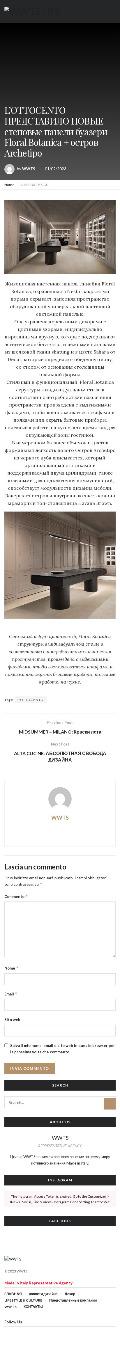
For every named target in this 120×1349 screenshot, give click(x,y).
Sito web (12, 1019)
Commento (16, 896)
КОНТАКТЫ (33, 1306)
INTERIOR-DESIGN (34, 184)
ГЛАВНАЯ (13, 1294)
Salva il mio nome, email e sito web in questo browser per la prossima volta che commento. (62, 1048)
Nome (11, 968)
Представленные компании (73, 1300)
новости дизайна (43, 1294)
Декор (70, 1294)
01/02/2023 (55, 168)
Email (11, 994)
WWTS (28, 168)
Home (9, 184)
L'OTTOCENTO (30, 699)
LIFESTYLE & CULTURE (23, 1300)
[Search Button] (110, 1104)
